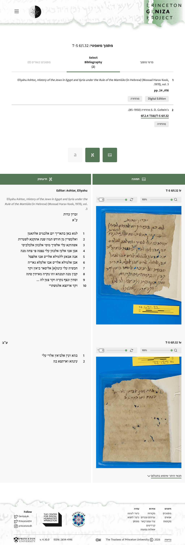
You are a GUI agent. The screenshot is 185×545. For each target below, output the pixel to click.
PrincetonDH (25, 521)
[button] (164, 13)
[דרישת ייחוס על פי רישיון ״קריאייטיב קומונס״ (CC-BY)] (98, 539)
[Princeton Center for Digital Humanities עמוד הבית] (49, 519)
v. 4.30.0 (44, 539)
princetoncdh (25, 526)
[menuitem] (167, 513)
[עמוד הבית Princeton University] (24, 540)
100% (144, 199)
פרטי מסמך (146, 62)
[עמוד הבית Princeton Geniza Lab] (75, 519)
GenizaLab (24, 516)
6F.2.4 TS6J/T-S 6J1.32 (155, 116)
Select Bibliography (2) (93, 62)
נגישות (168, 539)
